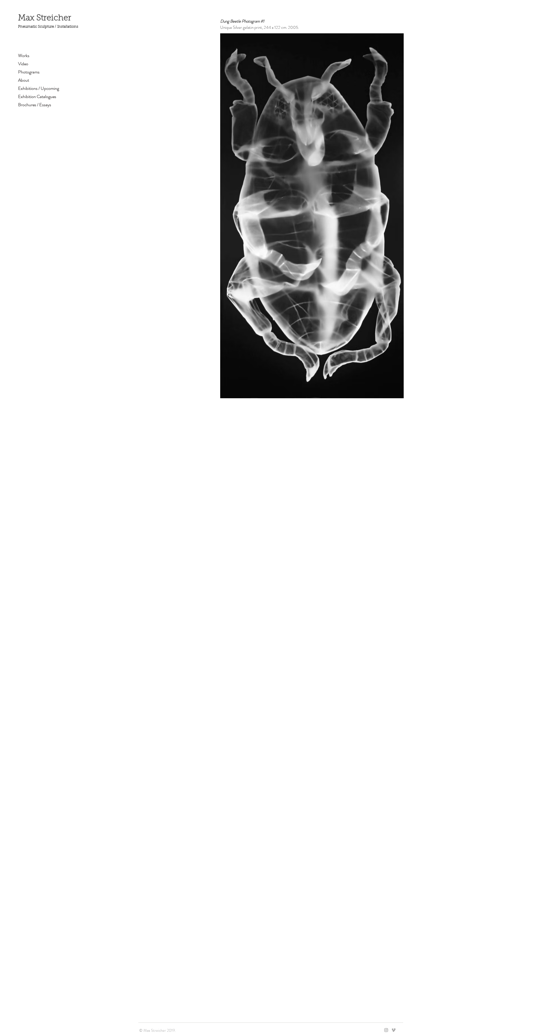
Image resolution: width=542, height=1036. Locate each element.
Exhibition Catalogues (37, 96)
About (23, 80)
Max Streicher (44, 18)
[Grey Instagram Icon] (386, 1030)
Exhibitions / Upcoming (38, 88)
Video (23, 63)
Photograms (29, 72)
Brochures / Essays (34, 104)
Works (23, 55)
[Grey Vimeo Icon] (393, 1030)
